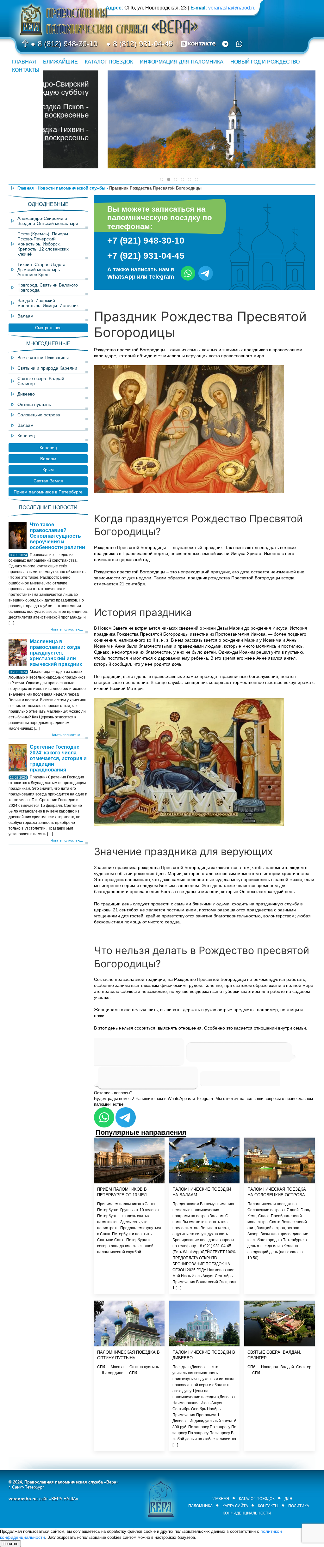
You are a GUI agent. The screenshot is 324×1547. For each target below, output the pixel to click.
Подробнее (289, 127)
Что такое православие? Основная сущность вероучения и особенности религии (57, 536)
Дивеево (26, 393)
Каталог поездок (109, 61)
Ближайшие (60, 61)
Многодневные (48, 343)
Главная (24, 61)
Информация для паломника (181, 61)
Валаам (25, 315)
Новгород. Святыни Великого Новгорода (47, 287)
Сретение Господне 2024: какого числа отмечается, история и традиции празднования (58, 758)
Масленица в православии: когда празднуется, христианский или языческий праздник (56, 653)
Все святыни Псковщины (43, 357)
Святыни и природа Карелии (47, 368)
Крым (48, 469)
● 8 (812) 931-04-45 (138, 43)
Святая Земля (48, 480)
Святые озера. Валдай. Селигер (41, 381)
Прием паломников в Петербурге (48, 491)
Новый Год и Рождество (265, 61)
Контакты (25, 70)
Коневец (26, 435)
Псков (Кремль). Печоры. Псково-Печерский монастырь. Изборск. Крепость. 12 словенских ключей (43, 244)
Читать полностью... (67, 629)
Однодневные (48, 204)
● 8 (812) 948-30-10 (62, 43)
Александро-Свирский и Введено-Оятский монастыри (47, 221)
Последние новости (48, 507)
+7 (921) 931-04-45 (145, 256)
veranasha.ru (23, 1498)
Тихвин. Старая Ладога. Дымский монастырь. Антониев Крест (42, 269)
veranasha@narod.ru (232, 7)
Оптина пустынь (34, 404)
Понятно (10, 1543)
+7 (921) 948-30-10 (145, 240)
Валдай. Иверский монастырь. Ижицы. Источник (47, 303)
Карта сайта (235, 1506)
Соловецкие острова (38, 414)
